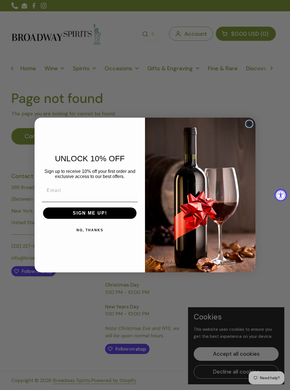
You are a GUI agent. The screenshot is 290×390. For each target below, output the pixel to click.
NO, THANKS (89, 230)
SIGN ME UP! (90, 213)
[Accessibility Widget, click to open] (280, 195)
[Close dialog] (249, 123)
